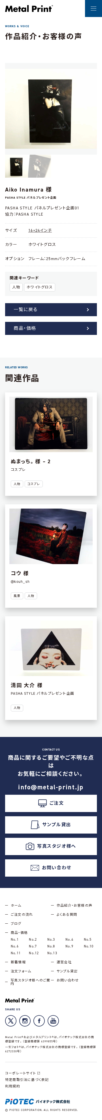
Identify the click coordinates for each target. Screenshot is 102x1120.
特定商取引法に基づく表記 (27, 1080)
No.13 (52, 953)
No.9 (69, 946)
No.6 (15, 946)
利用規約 (12, 1086)
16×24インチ (40, 230)
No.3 (51, 939)
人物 (16, 287)
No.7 (33, 946)
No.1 (15, 939)
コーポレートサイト (20, 1073)
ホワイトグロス (40, 287)
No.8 (51, 946)
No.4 (69, 939)
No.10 (89, 946)
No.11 (16, 953)
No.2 (33, 939)
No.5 (88, 939)
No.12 (34, 953)
